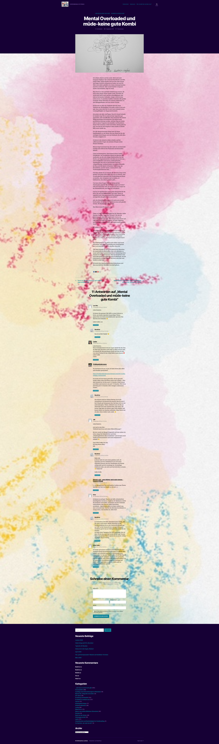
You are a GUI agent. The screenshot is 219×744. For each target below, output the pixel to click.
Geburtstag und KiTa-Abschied (84, 643)
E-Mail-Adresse (113, 599)
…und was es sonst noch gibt (83, 688)
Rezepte (77, 713)
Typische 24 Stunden (81, 646)
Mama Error (78, 709)
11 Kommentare (120, 29)
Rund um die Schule (81, 715)
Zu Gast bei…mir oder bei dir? (83, 723)
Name (94, 599)
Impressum (132, 4)
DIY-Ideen (78, 695)
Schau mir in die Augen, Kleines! (84, 649)
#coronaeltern (79, 689)
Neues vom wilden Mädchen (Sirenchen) (86, 711)
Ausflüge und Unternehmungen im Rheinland (88, 691)
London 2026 (79, 640)
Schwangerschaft (80, 717)
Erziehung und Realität (81, 697)
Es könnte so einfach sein (117, 13)
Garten (77, 701)
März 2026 (78, 657)
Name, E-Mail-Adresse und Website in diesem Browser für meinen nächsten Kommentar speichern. (108, 612)
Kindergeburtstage (80, 703)
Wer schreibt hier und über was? (144, 4)
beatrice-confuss (83, 740)
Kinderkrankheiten (80, 705)
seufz (76, 719)
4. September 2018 (110, 29)
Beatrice (100, 29)
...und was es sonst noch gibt (102, 13)
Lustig (77, 707)
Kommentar (95, 588)
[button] (94, 272)
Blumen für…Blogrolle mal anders (84, 693)
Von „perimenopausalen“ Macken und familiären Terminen (91, 654)
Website (94, 605)
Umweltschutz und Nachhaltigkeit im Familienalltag (90, 721)
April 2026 (78, 652)
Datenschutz (126, 4)
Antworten (97, 337)
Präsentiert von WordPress (95, 740)
